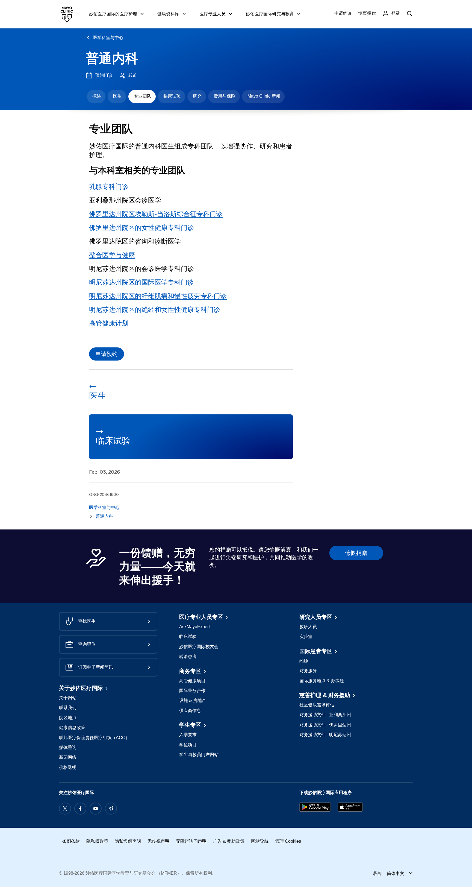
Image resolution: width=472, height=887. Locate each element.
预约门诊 (104, 75)
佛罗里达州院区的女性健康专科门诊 (141, 228)
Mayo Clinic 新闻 (263, 96)
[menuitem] (96, 96)
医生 (117, 96)
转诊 (132, 75)
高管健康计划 (108, 323)
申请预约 (106, 354)
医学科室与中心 (108, 37)
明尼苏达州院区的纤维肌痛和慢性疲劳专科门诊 (158, 296)
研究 (197, 96)
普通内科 (112, 58)
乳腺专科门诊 (108, 187)
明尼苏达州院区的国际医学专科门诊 (141, 282)
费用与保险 (224, 96)
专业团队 (142, 96)
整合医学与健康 (112, 255)
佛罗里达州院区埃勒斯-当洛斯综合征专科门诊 (156, 214)
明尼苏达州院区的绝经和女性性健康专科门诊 (154, 310)
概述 (96, 96)
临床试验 (172, 96)
